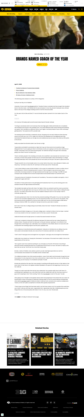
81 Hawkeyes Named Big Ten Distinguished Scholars (65, 354)
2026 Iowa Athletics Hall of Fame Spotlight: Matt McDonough (42, 354)
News (39, 14)
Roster (34, 14)
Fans (46, 9)
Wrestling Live (53, 14)
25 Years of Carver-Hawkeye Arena (25, 95)
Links (23, 6)
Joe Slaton (24, 281)
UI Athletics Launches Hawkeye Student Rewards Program (16, 354)
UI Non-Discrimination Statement (37, 412)
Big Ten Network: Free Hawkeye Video (25, 92)
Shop (56, 9)
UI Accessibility (54, 412)
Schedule (27, 14)
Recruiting (62, 14)
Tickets (31, 9)
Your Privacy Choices (68, 407)
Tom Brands (30, 106)
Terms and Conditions (43, 407)
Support (36, 9)
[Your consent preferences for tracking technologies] (2, 414)
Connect (42, 9)
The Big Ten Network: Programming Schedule (27, 88)
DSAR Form (55, 407)
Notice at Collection (20, 412)
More (68, 14)
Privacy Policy (14, 407)
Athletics (51, 9)
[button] (12, 3)
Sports (26, 9)
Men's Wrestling (39, 54)
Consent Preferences (27, 407)
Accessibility (65, 412)
